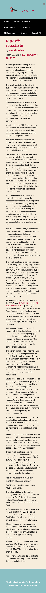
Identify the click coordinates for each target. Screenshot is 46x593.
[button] (44, 5)
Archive (24, 33)
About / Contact (21, 22)
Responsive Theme (28, 585)
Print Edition (9, 27)
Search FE (36, 33)
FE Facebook (10, 33)
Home (6, 22)
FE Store (23, 27)
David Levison (17, 50)
